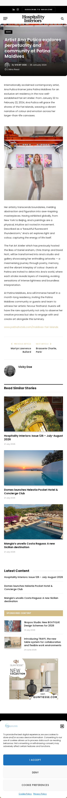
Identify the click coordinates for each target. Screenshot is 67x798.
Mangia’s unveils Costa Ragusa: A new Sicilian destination (29, 545)
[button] (62, 726)
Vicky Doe (21, 64)
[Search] (62, 18)
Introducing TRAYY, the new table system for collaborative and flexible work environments (42, 642)
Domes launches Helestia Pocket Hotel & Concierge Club (31, 491)
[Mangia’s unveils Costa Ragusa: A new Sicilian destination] (33, 521)
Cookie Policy (25, 793)
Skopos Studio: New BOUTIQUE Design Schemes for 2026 (42, 624)
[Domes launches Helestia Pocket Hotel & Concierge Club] (33, 467)
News (8, 32)
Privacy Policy (40, 793)
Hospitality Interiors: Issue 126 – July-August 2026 (33, 437)
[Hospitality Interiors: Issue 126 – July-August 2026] (33, 413)
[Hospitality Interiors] (33, 18)
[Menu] (5, 18)
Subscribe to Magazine (38, 9)
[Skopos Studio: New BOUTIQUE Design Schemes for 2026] (12, 626)
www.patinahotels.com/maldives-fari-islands (31, 327)
